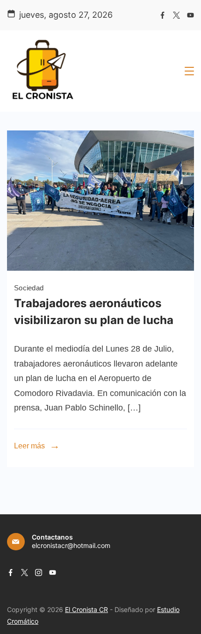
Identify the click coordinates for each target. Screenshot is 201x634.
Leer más (29, 446)
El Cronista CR (86, 609)
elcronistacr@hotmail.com (71, 545)
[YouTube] (190, 15)
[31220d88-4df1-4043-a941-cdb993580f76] (100, 268)
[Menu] (189, 71)
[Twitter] (176, 15)
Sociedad (28, 288)
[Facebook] (162, 15)
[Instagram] (38, 572)
